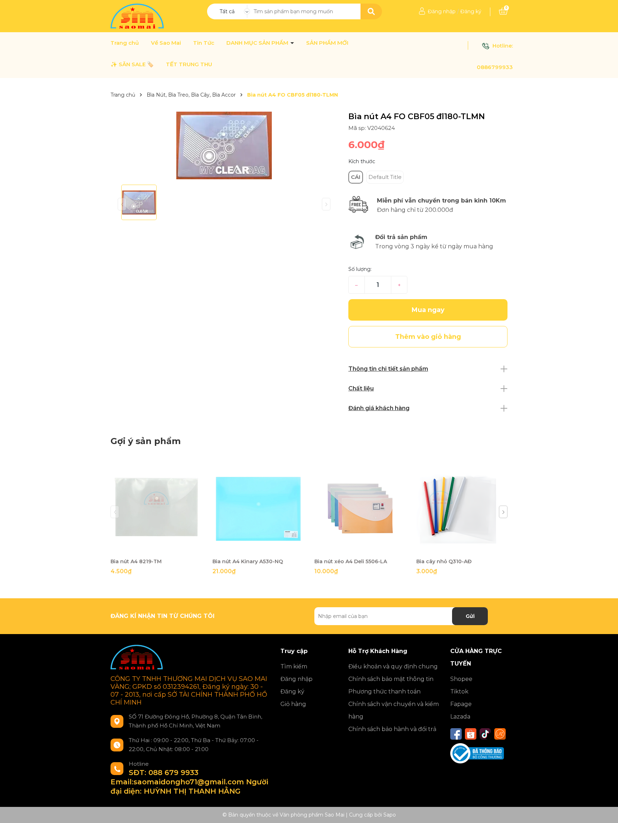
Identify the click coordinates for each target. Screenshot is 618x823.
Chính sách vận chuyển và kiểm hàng (393, 710)
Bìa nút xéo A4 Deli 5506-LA (350, 561)
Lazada (460, 716)
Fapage (461, 704)
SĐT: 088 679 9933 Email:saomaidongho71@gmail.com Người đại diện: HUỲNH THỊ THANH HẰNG (189, 781)
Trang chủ (125, 43)
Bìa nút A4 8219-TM (136, 561)
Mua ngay (428, 310)
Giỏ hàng (293, 704)
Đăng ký (470, 11)
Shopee (461, 679)
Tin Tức (203, 43)
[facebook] (456, 734)
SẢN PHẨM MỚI (327, 43)
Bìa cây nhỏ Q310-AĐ (444, 561)
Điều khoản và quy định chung (393, 666)
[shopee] (470, 734)
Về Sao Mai (166, 43)
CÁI (355, 177)
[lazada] (500, 734)
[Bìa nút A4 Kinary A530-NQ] (258, 508)
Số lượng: (360, 269)
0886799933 (495, 67)
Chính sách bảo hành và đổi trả (392, 729)
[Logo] (138, 16)
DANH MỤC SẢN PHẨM (258, 43)
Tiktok (459, 691)
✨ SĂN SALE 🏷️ (132, 64)
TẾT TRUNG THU (189, 64)
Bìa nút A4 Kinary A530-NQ (247, 561)
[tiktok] (485, 734)
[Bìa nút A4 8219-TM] (156, 508)
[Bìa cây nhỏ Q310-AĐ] (461, 508)
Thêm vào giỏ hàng (160, 548)
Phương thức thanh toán (384, 691)
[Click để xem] (224, 145)
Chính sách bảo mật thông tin (390, 679)
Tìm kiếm (293, 666)
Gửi (470, 616)
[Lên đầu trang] (605, 810)
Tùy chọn (360, 548)
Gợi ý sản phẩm (146, 441)
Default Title (385, 177)
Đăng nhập (442, 11)
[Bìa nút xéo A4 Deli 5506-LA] (360, 508)
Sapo (389, 815)
